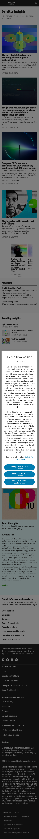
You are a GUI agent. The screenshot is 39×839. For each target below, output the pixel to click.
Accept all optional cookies (19, 467)
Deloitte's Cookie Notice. (23, 458)
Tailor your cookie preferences (19, 482)
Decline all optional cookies (19, 474)
